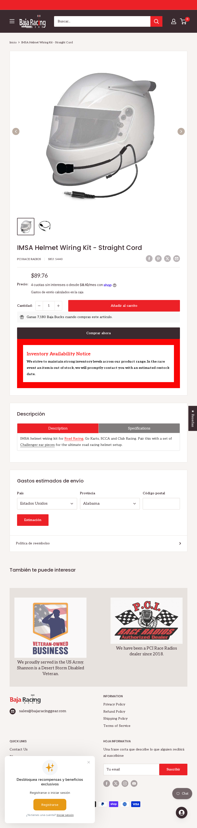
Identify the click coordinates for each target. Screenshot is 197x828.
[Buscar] (156, 21)
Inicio (13, 42)
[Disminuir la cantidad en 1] (39, 305)
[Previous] (15, 131)
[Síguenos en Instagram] (125, 783)
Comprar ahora (98, 333)
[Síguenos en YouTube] (134, 783)
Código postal (154, 493)
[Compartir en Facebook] (149, 258)
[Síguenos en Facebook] (106, 783)
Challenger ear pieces (37, 445)
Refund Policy (114, 712)
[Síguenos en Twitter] (115, 783)
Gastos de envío (42, 292)
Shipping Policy (115, 719)
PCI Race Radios (29, 259)
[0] (183, 21)
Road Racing (73, 439)
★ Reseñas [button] (193, 418)
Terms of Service (116, 726)
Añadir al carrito (124, 306)
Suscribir (173, 769)
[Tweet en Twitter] (167, 258)
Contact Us (19, 749)
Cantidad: (24, 306)
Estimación (32, 520)
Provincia (87, 493)
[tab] (58, 428)
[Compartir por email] (176, 258)
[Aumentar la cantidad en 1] (58, 305)
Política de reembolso (33, 543)
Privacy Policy (114, 704)
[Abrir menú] (12, 21)
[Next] (181, 131)
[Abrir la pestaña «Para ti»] (181, 812)
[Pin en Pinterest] (158, 258)
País (20, 493)
